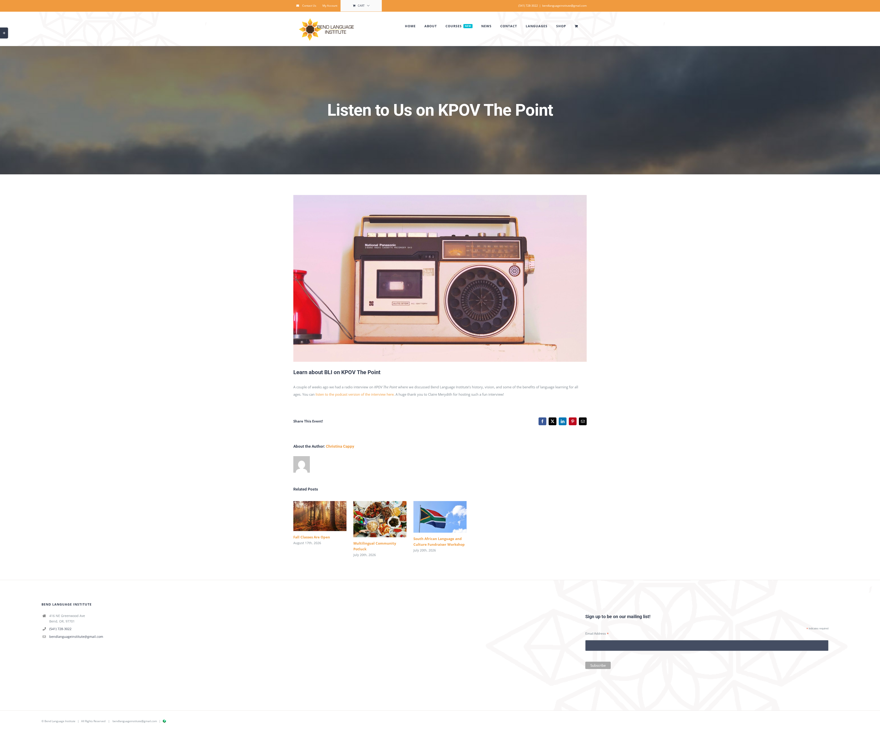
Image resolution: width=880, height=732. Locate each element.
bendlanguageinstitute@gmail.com (564, 6)
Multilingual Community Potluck (373, 519)
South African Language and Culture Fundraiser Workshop (433, 517)
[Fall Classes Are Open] (319, 516)
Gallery (326, 516)
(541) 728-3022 (60, 629)
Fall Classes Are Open (313, 516)
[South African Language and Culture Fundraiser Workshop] (440, 517)
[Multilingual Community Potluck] (380, 519)
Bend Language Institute (59, 721)
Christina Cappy (340, 446)
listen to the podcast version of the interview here (355, 394)
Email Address (597, 633)
